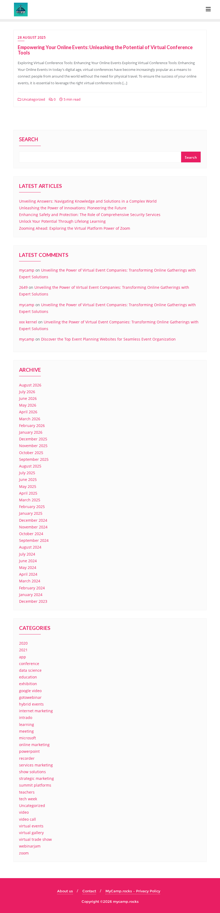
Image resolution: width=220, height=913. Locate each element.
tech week (28, 798)
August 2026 (30, 385)
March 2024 (29, 580)
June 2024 (28, 560)
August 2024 (30, 547)
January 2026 (30, 432)
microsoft (27, 737)
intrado (25, 717)
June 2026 (28, 398)
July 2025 (27, 472)
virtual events (31, 825)
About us (65, 891)
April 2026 (28, 411)
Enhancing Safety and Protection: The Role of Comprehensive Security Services (89, 214)
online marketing (34, 744)
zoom (24, 853)
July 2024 (27, 554)
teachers (27, 792)
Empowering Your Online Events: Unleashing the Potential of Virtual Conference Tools (105, 50)
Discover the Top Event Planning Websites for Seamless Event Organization (108, 339)
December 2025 (33, 438)
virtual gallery (31, 832)
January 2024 (30, 594)
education (28, 677)
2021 (23, 649)
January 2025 (30, 513)
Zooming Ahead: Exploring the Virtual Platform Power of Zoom (74, 228)
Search (28, 140)
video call (27, 819)
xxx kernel (28, 321)
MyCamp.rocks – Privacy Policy (132, 891)
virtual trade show (35, 839)
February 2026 (32, 425)
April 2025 (28, 493)
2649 (23, 287)
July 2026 (27, 391)
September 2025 (34, 459)
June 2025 (28, 479)
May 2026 (27, 405)
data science (30, 670)
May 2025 (27, 486)
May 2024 (27, 567)
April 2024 (28, 574)
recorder (27, 758)
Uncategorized (33, 99)
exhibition (28, 683)
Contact (89, 891)
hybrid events (31, 704)
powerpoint (29, 751)
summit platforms (35, 785)
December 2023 (33, 601)
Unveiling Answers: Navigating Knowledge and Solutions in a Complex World (88, 201)
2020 (23, 643)
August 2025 (30, 466)
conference (29, 663)
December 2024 (33, 520)
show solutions (32, 771)
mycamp (26, 270)
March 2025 (29, 499)
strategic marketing (36, 778)
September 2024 (34, 540)
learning (26, 724)
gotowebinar (30, 697)
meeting (26, 731)
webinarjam (30, 846)
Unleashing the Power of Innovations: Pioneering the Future (72, 207)
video (24, 812)
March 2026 (29, 418)
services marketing (36, 765)
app (22, 656)
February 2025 (32, 506)
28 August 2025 (32, 37)
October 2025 (31, 452)
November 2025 (33, 445)
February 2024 (32, 587)
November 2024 (33, 526)
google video (30, 690)
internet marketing (36, 710)
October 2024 (31, 533)
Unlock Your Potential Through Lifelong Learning (62, 221)
